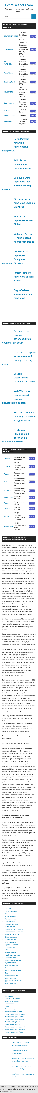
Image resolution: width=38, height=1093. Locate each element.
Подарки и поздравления (13, 970)
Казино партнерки (11, 911)
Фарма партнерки (10, 927)
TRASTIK (7, 458)
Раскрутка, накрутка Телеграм (15, 1029)
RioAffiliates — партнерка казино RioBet (23, 220)
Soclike (6, 516)
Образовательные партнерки (14, 914)
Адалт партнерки (10, 939)
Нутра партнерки (10, 916)
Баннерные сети (10, 958)
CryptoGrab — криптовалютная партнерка (23, 294)
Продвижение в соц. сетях (13, 1011)
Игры (6, 973)
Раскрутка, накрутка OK (13, 1024)
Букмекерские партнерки (13, 934)
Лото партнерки (10, 968)
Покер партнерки (10, 978)
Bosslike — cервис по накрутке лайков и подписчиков (25, 416)
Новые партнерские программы (16, 131)
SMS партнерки (10, 950)
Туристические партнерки (13, 981)
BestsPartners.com (19, 5)
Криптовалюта (9, 1004)
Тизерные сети (10, 921)
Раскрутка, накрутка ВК (12, 1022)
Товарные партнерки (11, 924)
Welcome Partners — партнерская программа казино (24, 238)
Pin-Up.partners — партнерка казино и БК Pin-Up (24, 203)
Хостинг (7, 1006)
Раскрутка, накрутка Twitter (14, 1032)
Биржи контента (10, 996)
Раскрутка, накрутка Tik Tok (14, 1017)
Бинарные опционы (11, 965)
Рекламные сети (10, 919)
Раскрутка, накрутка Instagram (15, 1014)
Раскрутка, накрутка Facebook (15, 1027)
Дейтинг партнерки (11, 937)
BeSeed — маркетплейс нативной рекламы (24, 377)
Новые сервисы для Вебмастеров (16, 323)
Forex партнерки (10, 942)
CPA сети (8, 909)
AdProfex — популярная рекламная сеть (22, 164)
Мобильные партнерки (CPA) (14, 929)
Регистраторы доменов (12, 1009)
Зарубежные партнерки (12, 955)
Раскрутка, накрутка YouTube (15, 1019)
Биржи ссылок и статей (12, 999)
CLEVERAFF (8, 49)
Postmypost (8, 526)
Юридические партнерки (13, 960)
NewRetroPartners (10, 115)
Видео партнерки (10, 963)
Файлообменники (10, 983)
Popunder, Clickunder (11, 945)
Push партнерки (10, 947)
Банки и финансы (10, 952)
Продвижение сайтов (12, 1001)
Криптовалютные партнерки (14, 932)
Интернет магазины (11, 976)
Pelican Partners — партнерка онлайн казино (24, 276)
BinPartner (8, 121)
